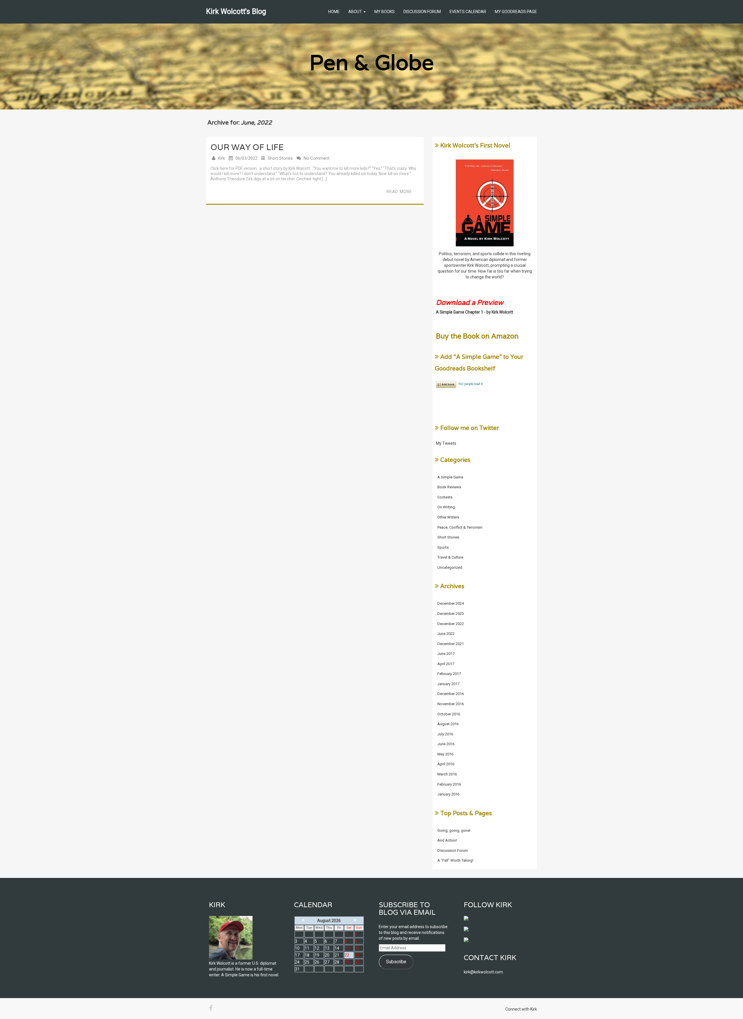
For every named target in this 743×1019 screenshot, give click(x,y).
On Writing (446, 507)
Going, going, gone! (453, 830)
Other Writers (448, 517)
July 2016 (445, 734)
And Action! (447, 840)
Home (334, 11)
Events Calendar (468, 11)
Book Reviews (449, 487)
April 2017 (445, 664)
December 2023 (450, 613)
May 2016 (445, 754)
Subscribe (396, 961)
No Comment (316, 158)
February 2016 (449, 784)
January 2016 (448, 794)
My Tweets (446, 443)
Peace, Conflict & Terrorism (459, 527)
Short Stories (280, 158)
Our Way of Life (247, 147)
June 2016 (446, 744)
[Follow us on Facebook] (468, 920)
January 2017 (448, 684)
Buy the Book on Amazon (477, 336)
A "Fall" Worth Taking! (455, 860)
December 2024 (450, 603)
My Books (384, 11)
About (355, 11)
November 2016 (450, 704)
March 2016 (447, 774)
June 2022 (446, 633)
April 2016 (445, 764)
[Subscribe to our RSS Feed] (468, 942)
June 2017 (446, 653)
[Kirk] (244, 937)
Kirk (221, 158)
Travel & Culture (450, 557)
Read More (399, 191)
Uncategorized (449, 567)
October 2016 (448, 714)
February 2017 (449, 673)
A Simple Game (450, 477)
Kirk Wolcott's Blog (236, 11)
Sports (443, 547)
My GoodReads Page (516, 11)
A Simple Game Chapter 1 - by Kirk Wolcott (474, 312)
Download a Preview (469, 302)
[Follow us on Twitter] (468, 931)
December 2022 (450, 624)
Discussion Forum (422, 11)
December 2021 (450, 644)
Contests (444, 497)
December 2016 (450, 694)
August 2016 (448, 724)
